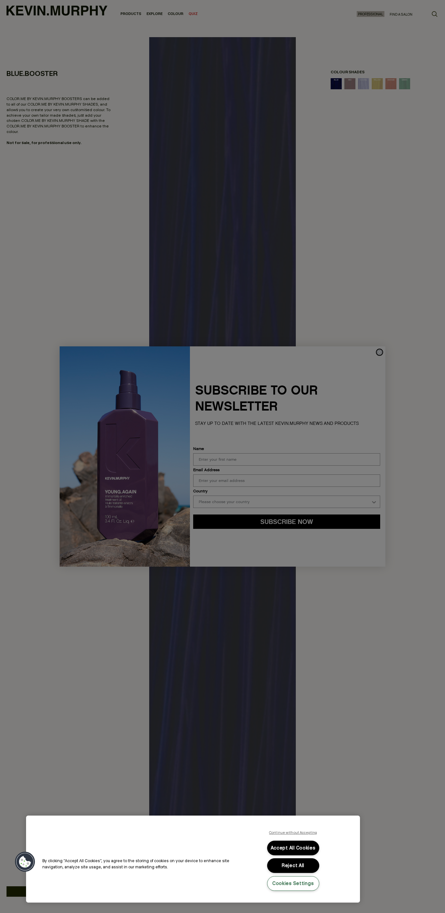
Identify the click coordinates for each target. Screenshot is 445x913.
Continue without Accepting (293, 832)
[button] (25, 861)
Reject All (293, 865)
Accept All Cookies (293, 848)
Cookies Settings (293, 883)
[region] (193, 859)
